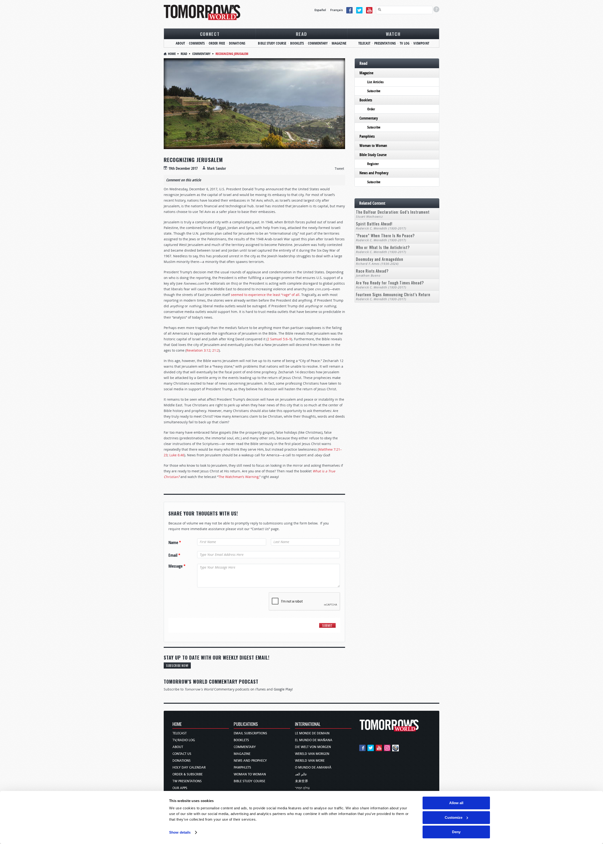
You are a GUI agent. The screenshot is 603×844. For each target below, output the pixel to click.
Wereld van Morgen (312, 754)
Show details (180, 832)
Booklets (297, 43)
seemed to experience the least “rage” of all (265, 294)
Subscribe (373, 90)
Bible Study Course (272, 43)
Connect (210, 33)
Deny (456, 832)
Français (336, 10)
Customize (453, 817)
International (308, 724)
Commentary (318, 43)
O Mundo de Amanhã (313, 767)
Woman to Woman (373, 145)
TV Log (404, 43)
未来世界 (301, 781)
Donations (237, 43)
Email (174, 555)
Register (373, 163)
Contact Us (181, 754)
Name (174, 542)
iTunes (260, 689)
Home (172, 53)
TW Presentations (187, 781)
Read (301, 33)
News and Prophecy (373, 172)
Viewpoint (421, 43)
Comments (197, 43)
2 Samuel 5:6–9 (279, 339)
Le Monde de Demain (312, 733)
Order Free (217, 43)
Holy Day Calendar (189, 767)
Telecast (364, 43)
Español (320, 10)
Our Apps (179, 788)
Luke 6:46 (176, 455)
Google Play (283, 689)
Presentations (385, 43)
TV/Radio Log (183, 740)
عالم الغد (301, 774)
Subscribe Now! (177, 665)
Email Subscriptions (250, 733)
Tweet (339, 168)
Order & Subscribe (187, 774)
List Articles (375, 81)
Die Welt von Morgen (313, 747)
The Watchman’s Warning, (238, 476)
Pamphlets (367, 136)
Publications (246, 724)
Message (176, 566)
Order (371, 109)
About (180, 43)
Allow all (456, 803)
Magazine (339, 43)
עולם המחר (302, 788)
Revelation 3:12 (198, 350)
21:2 (215, 350)
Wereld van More (310, 761)
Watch (393, 33)
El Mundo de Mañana (313, 740)
